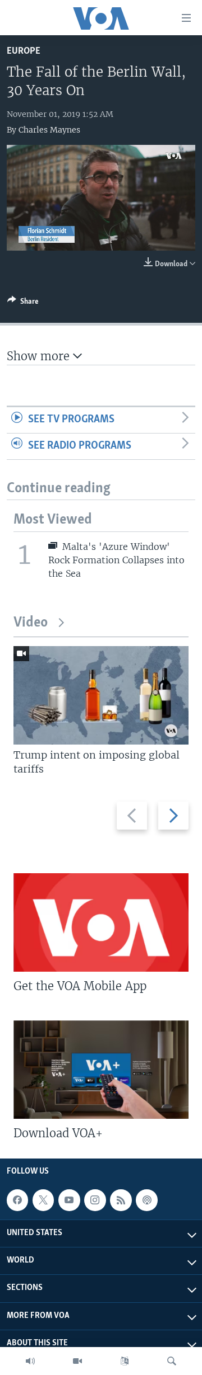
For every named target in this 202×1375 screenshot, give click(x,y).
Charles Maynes (49, 130)
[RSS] (120, 1200)
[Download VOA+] (101, 1069)
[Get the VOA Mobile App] (101, 922)
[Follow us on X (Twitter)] (43, 1200)
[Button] (23, 303)
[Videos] (77, 1361)
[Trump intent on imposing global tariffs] (101, 695)
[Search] (172, 1361)
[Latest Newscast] (30, 1361)
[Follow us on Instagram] (94, 1200)
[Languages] (124, 1361)
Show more (40, 356)
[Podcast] (146, 1200)
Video (30, 622)
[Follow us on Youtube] (69, 1200)
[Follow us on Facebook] (17, 1200)
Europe (23, 51)
